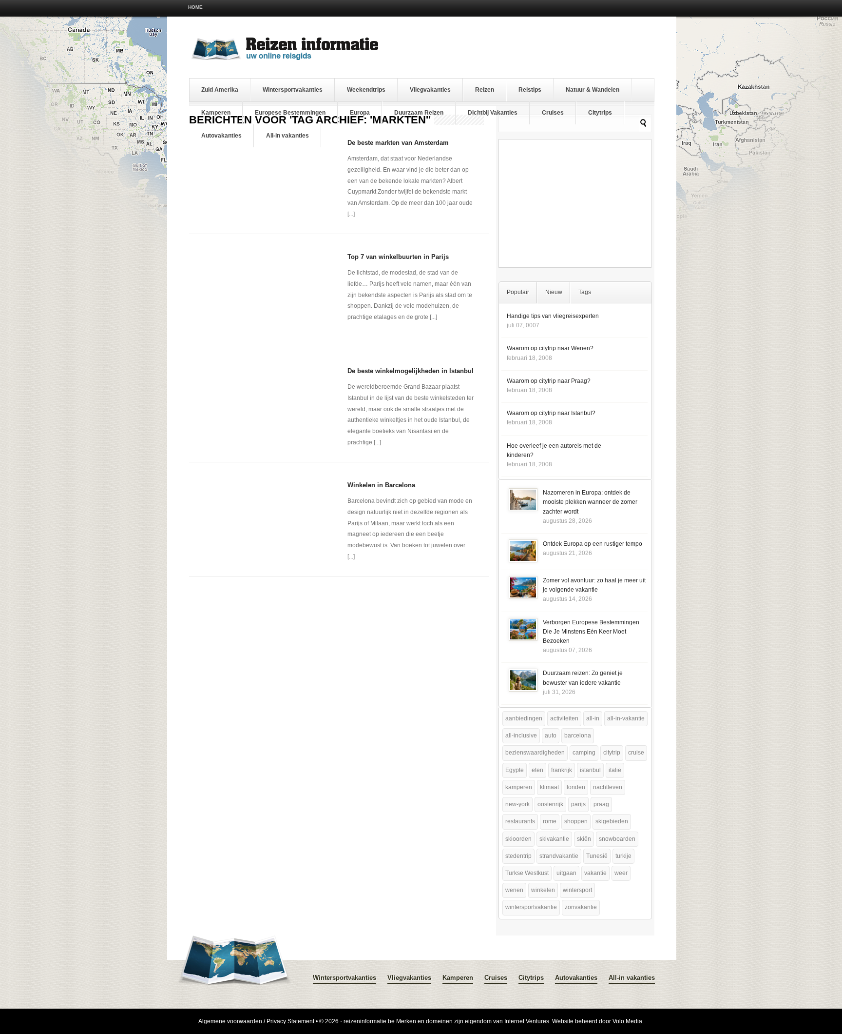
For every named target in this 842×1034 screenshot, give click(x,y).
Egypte (514, 770)
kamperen (518, 787)
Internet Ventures (526, 1021)
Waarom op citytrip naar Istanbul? (551, 413)
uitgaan (566, 873)
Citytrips (600, 112)
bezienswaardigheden (535, 752)
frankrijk (561, 770)
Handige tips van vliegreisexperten (553, 316)
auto (550, 735)
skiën (584, 838)
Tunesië (597, 856)
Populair (518, 292)
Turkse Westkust (527, 873)
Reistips (529, 89)
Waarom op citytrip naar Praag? (549, 381)
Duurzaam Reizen (418, 112)
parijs (578, 804)
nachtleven (607, 787)
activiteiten (564, 718)
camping (584, 752)
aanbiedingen (523, 718)
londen (576, 787)
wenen (514, 890)
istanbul (590, 770)
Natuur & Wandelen (592, 89)
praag (601, 804)
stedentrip (518, 856)
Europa (360, 112)
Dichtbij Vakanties (492, 112)
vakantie (595, 873)
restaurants (520, 821)
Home (195, 7)
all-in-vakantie (626, 718)
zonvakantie (581, 907)
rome (549, 821)
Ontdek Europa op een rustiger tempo (592, 543)
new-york (517, 804)
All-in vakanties (287, 135)
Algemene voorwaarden (230, 1021)
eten (537, 770)
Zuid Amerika (219, 89)
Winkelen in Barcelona (381, 485)
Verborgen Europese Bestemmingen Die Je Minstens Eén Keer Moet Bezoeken (591, 631)
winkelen (543, 890)
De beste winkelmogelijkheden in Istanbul (410, 371)
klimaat (549, 787)
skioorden (518, 838)
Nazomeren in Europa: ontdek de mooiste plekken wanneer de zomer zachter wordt (590, 502)
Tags (584, 292)
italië (615, 770)
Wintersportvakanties (293, 89)
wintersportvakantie (531, 907)
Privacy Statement (290, 1021)
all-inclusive (521, 735)
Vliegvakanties (430, 89)
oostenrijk (550, 804)
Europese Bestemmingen (290, 112)
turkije (623, 856)
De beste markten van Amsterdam (398, 142)
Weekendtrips (366, 89)
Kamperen (215, 112)
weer (621, 873)
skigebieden (611, 821)
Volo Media (627, 1021)
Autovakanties (221, 135)
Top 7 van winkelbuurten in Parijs (398, 256)
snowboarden (617, 838)
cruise (636, 752)
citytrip (611, 752)
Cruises (553, 112)
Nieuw (553, 292)
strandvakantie (558, 856)
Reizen (484, 89)
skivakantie (554, 838)
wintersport (577, 890)
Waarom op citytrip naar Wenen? (550, 348)
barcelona (577, 735)
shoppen (576, 821)
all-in (592, 718)
